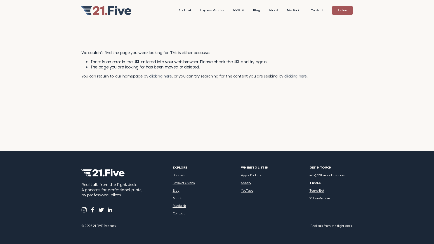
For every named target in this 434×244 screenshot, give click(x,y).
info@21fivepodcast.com (327, 175)
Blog (256, 10)
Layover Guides (212, 10)
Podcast (185, 10)
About (273, 10)
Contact (317, 10)
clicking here (160, 76)
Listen (342, 10)
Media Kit (294, 10)
